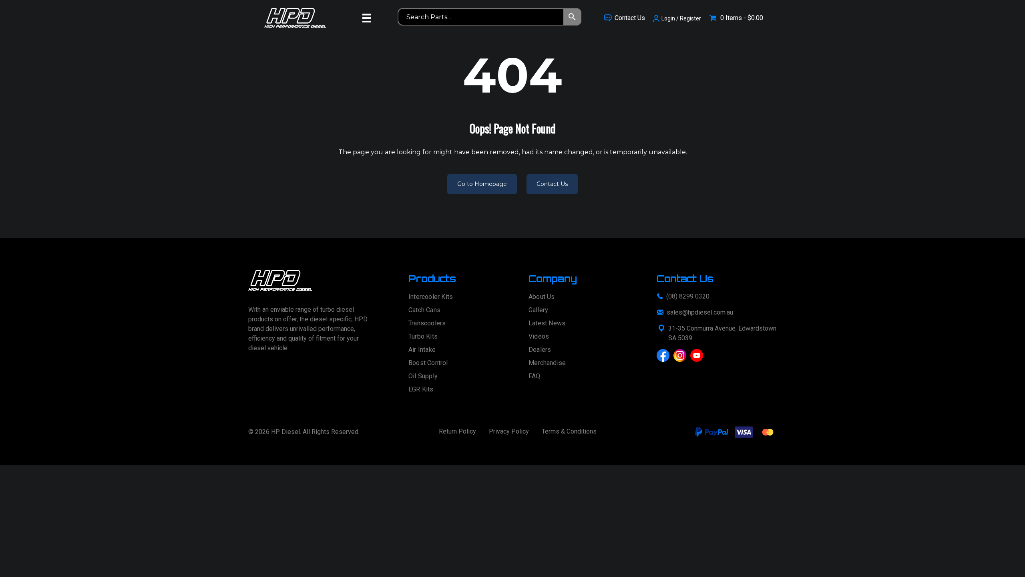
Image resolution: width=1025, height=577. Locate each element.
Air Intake (422, 350)
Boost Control (428, 363)
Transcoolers (427, 323)
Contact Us (552, 184)
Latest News (547, 323)
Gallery (538, 310)
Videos (539, 336)
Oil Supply (423, 376)
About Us (542, 297)
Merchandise (547, 363)
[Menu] (367, 18)
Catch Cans (424, 310)
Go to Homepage (482, 184)
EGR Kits (421, 389)
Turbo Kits (423, 336)
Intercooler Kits (430, 297)
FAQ (535, 376)
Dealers (540, 350)
